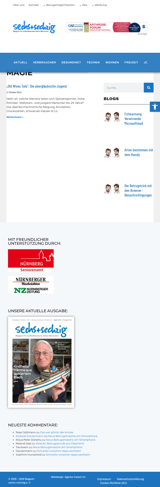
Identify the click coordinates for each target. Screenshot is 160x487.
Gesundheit (71, 62)
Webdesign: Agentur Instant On (68, 477)
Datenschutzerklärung (130, 479)
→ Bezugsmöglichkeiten (59, 4)
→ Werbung (99, 4)
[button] (155, 107)
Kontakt (34, 4)
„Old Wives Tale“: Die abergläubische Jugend (36, 86)
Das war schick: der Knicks (56, 432)
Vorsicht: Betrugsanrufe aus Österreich (60, 443)
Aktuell (21, 62)
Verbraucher (44, 62)
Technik (93, 62)
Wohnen (112, 62)
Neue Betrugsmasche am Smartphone (73, 436)
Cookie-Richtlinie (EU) (113, 483)
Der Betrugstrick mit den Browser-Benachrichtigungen (138, 190)
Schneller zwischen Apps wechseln (59, 450)
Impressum (104, 479)
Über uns (18, 4)
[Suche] (149, 87)
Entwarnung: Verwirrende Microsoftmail (133, 118)
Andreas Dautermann (30, 436)
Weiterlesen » (14, 117)
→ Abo (83, 4)
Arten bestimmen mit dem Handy (138, 152)
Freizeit (131, 62)
